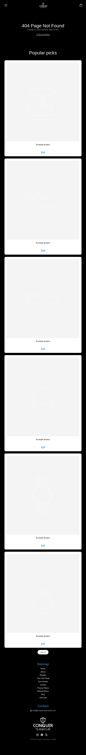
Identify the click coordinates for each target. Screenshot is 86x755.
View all (43, 652)
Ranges (43, 675)
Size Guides (43, 681)
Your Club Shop (43, 678)
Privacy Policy (43, 688)
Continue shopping (43, 34)
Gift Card (43, 698)
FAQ (43, 694)
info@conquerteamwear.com (44, 710)
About (43, 672)
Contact (43, 685)
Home (43, 669)
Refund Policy (43, 691)
